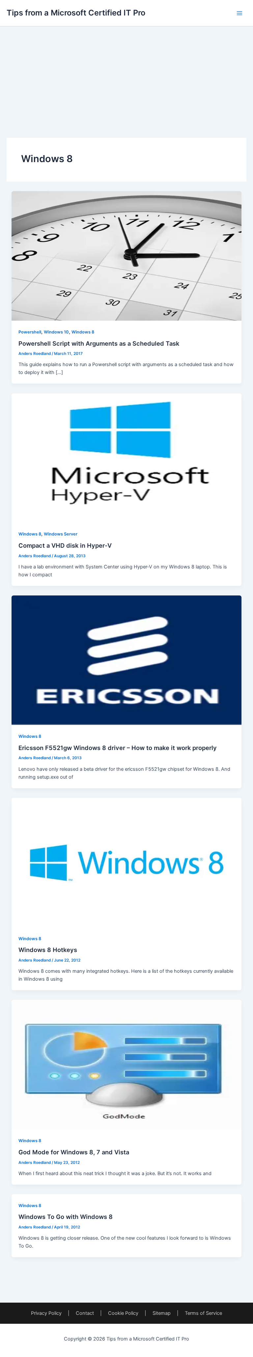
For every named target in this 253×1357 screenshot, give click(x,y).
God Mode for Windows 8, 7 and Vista (73, 1152)
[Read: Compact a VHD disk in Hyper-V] (127, 458)
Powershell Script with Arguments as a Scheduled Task (98, 343)
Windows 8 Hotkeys (47, 949)
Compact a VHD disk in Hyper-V (65, 545)
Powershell (29, 332)
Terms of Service (203, 1313)
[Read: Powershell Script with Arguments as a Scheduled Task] (127, 255)
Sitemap (162, 1313)
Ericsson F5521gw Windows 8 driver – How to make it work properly (117, 747)
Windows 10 (56, 332)
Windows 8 (82, 332)
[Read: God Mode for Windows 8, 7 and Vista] (127, 1064)
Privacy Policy (46, 1313)
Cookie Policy (123, 1313)
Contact (85, 1313)
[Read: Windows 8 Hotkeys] (127, 862)
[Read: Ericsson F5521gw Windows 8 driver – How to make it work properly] (127, 660)
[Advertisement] (126, 72)
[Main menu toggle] (239, 13)
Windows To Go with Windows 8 (65, 1216)
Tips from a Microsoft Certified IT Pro (76, 12)
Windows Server (60, 534)
